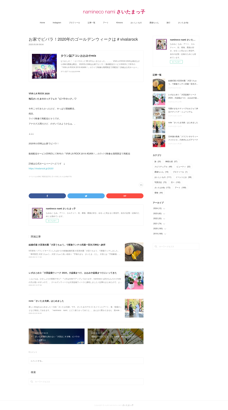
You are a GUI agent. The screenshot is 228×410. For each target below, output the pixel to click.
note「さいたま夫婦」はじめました (46, 300)
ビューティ (183, 166)
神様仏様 (171, 161)
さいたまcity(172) (65, 176)
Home (42, 22)
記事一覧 (91, 22)
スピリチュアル (163, 166)
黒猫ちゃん (154, 22)
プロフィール (74, 22)
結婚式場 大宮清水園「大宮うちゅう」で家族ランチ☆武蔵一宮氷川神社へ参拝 (67, 244)
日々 (175, 182)
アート (106, 22)
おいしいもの (136, 22)
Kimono (119, 22)
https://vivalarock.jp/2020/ (41, 168)
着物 (158, 192)
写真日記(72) (46, 176)
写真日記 (160, 182)
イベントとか (184, 177)
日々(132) (55, 176)
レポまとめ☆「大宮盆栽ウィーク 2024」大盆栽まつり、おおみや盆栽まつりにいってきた (73, 272)
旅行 (168, 22)
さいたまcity (183, 22)
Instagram (57, 22)
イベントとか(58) (35, 176)
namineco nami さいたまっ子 (114, 11)
